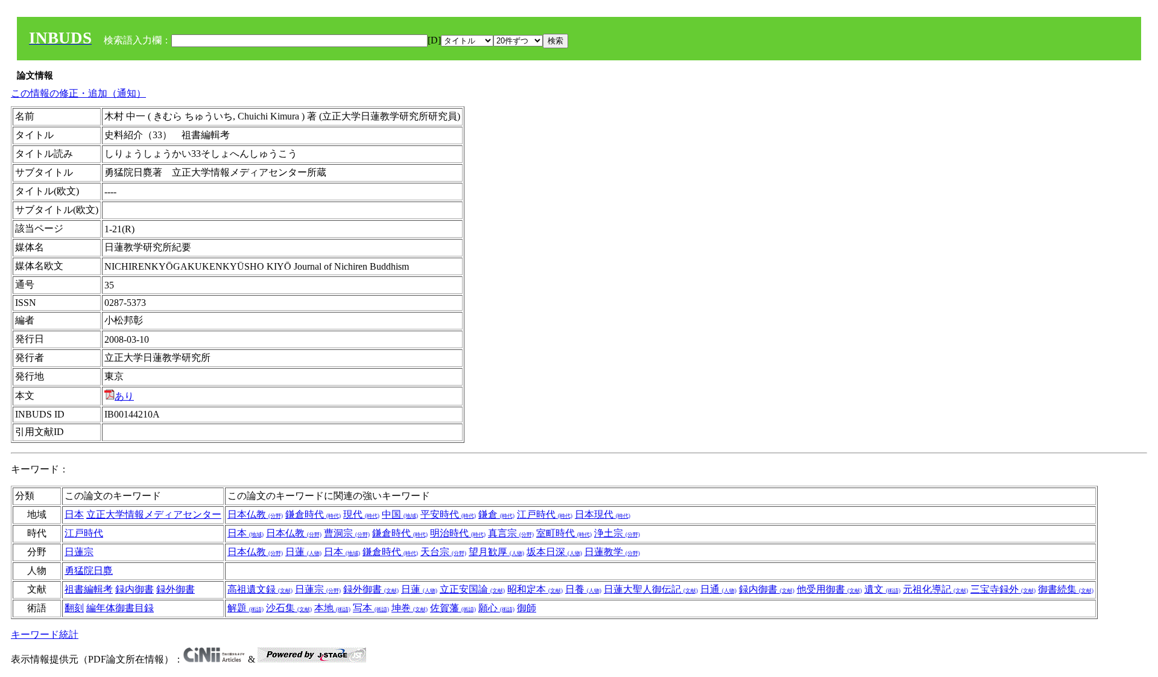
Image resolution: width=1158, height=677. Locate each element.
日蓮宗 (79, 552)
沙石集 (289, 608)
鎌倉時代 (313, 514)
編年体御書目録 (120, 608)
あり (124, 396)
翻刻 (74, 608)
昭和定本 (535, 589)
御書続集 (1065, 589)
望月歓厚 (496, 552)
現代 (361, 514)
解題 (245, 608)
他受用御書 (829, 589)
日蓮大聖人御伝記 (651, 589)
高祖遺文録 (260, 589)
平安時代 (448, 514)
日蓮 (303, 552)
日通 (718, 589)
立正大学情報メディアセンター (153, 514)
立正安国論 (472, 589)
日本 (74, 514)
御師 (526, 608)
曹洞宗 (347, 533)
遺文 (882, 589)
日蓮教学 (612, 552)
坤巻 (409, 608)
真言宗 (511, 533)
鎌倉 (496, 514)
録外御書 (175, 589)
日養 (583, 589)
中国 (400, 514)
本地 (332, 608)
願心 (496, 608)
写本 (371, 608)
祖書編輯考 (89, 589)
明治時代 (458, 533)
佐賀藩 (453, 608)
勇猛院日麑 (89, 570)
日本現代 (602, 514)
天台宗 (443, 552)
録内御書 (134, 589)
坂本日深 (554, 552)
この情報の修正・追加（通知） (78, 93)
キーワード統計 (44, 634)
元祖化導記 (935, 589)
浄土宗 (617, 533)
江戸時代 (544, 514)
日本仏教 (255, 514)
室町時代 (564, 533)
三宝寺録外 (1003, 589)
